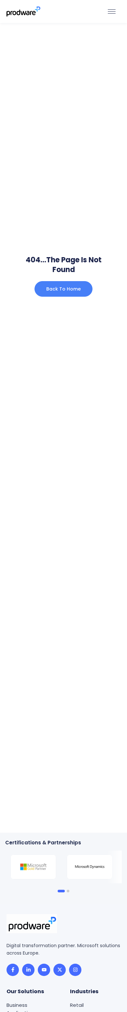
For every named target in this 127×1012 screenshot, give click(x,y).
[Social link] (13, 970)
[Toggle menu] (111, 11)
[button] (61, 891)
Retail (77, 1005)
